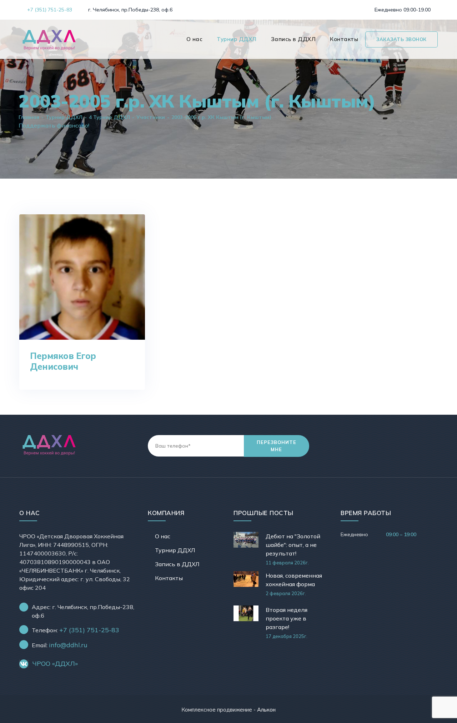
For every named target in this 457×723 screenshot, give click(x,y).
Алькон (266, 709)
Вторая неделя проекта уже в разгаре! (286, 618)
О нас (194, 39)
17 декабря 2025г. (286, 636)
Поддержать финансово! (54, 125)
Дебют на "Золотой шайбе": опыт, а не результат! (293, 545)
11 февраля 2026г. (287, 562)
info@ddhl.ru (68, 645)
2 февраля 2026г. (286, 593)
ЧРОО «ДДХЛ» (55, 663)
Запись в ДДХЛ (293, 39)
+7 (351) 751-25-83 (49, 9)
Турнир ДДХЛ (237, 39)
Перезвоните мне (276, 445)
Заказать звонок (401, 39)
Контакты (344, 39)
